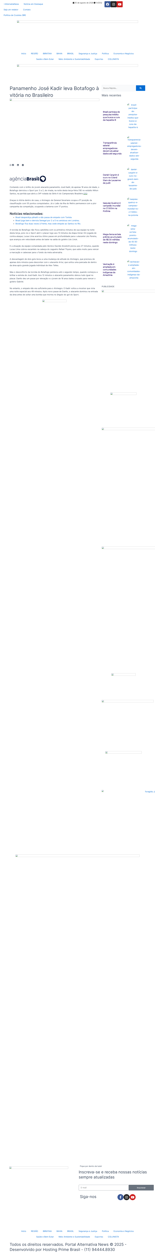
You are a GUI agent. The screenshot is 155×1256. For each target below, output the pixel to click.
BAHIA (59, 53)
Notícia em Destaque (33, 4)
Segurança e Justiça (88, 53)
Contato (27, 9)
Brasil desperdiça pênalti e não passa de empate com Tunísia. (44, 217)
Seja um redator (11, 9)
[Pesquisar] (140, 88)
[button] (10, 165)
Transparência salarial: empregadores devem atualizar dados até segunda (112, 148)
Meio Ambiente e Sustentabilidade (74, 59)
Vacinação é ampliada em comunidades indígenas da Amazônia (109, 269)
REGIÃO (34, 53)
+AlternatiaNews (11, 4)
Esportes (99, 59)
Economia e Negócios (124, 53)
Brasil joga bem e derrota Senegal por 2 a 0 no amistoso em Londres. (47, 220)
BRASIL (70, 53)
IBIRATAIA (47, 53)
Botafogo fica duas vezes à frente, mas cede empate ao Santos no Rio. (48, 223)
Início (23, 53)
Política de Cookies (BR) (15, 15)
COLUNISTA (113, 59)
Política (105, 53)
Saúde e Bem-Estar (45, 59)
